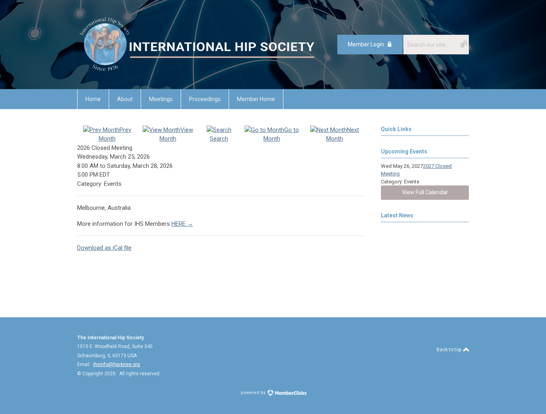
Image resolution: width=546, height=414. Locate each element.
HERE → (182, 223)
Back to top (449, 349)
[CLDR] (197, 71)
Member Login (366, 44)
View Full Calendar (425, 192)
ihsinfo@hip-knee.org (116, 364)
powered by (254, 392)
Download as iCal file (104, 247)
